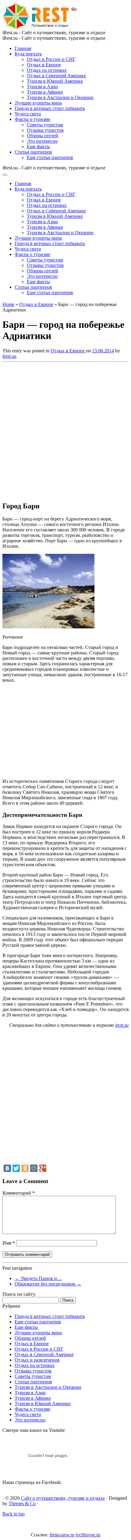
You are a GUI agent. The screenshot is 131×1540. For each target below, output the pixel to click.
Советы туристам (45, 124)
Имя (8, 1243)
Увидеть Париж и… (38, 1278)
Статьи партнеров (33, 152)
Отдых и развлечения (37, 1359)
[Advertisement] (65, 429)
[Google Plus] (42, 1168)
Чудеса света (28, 113)
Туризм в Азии (42, 86)
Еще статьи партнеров (50, 157)
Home (8, 304)
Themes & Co (22, 1503)
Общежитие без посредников (48, 1283)
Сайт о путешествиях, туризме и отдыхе (63, 1498)
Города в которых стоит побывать (50, 108)
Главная (23, 48)
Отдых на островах (47, 70)
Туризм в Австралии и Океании (60, 97)
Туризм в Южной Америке (55, 81)
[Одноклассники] (25, 1168)
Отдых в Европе (44, 64)
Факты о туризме (32, 119)
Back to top (13, 1513)
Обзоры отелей (42, 135)
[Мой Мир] (33, 1168)
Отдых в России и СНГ (51, 59)
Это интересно (42, 141)
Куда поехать (28, 53)
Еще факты (38, 146)
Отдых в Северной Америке (56, 75)
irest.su (122, 1025)
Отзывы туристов (45, 130)
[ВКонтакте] (7, 1168)
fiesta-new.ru (62, 1534)
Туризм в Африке (45, 92)
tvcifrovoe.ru (88, 1534)
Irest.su (9, 356)
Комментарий (18, 1193)
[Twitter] (16, 1168)
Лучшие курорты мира (38, 102)
